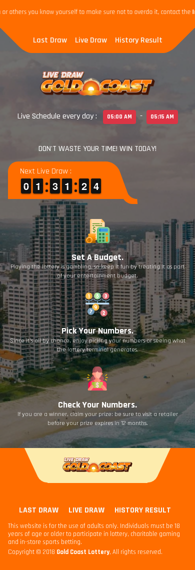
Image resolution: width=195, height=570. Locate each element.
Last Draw (50, 40)
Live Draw (91, 40)
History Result (138, 40)
